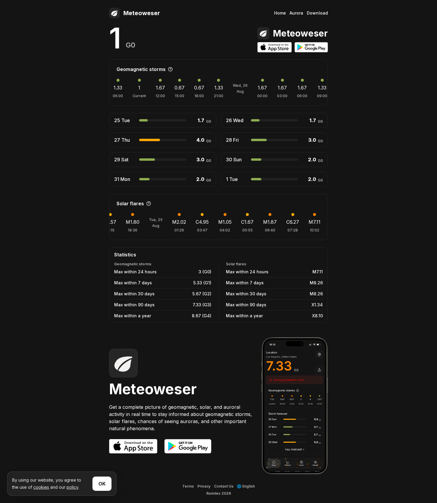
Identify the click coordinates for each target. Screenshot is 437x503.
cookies (41, 487)
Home (280, 12)
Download (317, 12)
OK (102, 484)
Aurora (296, 12)
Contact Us (223, 486)
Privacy (203, 486)
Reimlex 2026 (218, 493)
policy (72, 487)
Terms (188, 486)
